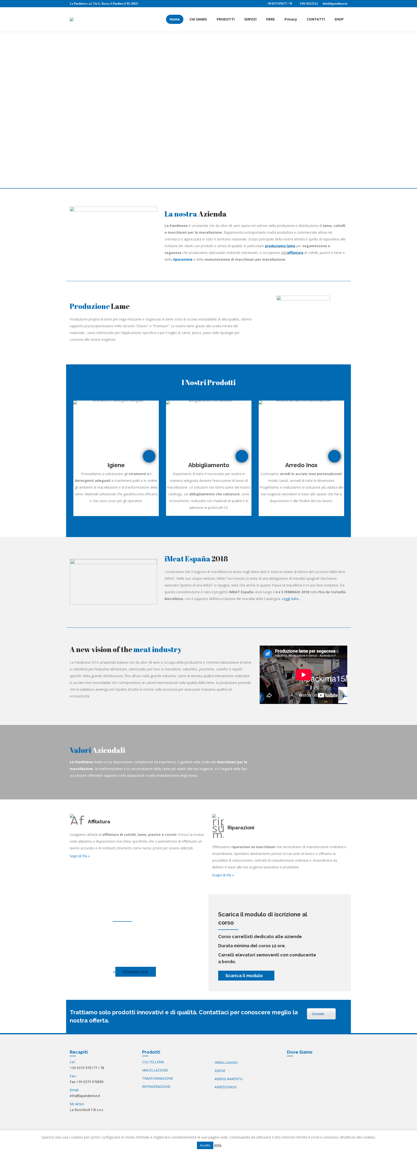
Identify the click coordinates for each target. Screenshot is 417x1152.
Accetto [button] (205, 1145)
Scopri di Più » (223, 875)
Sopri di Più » (80, 856)
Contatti (318, 1014)
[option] (116, 458)
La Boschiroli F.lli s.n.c (87, 1109)
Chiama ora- (136, 971)
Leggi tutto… (291, 598)
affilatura (295, 252)
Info (218, 1145)
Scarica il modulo (244, 975)
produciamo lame (280, 246)
